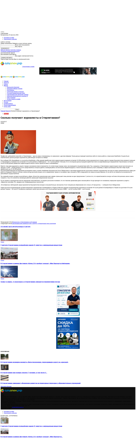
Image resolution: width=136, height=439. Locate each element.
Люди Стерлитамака (10, 105)
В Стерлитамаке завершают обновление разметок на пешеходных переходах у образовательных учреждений (41, 383)
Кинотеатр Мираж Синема (14, 88)
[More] (49, 125)
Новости (6, 82)
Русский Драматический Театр (16, 93)
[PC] (68, 74)
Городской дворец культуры (15, 91)
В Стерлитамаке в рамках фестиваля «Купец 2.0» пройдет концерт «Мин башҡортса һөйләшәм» (35, 263)
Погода (6, 102)
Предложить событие (10, 39)
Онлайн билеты (8, 103)
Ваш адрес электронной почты (24, 56)
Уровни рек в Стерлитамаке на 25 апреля (25, 222)
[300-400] (68, 315)
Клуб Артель (10, 90)
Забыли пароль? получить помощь (11, 50)
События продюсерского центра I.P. (17, 96)
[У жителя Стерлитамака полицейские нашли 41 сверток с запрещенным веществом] (9, 240)
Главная (6, 81)
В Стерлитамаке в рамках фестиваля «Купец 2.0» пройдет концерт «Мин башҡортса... (32, 437)
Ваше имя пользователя (22, 45)
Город (2, 242)
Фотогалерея (7, 100)
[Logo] (7, 78)
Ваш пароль (18, 46)
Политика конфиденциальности (10, 51)
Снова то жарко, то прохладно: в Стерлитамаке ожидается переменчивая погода (30, 282)
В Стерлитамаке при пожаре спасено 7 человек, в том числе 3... (24, 373)
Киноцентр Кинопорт (13, 87)
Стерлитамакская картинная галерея (17, 94)
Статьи (6, 84)
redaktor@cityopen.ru (18, 407)
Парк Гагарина (11, 97)
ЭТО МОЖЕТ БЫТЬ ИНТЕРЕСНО (10, 226)
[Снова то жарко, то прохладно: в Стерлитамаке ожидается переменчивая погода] (9, 277)
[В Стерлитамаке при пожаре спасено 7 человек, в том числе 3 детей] (4, 369)
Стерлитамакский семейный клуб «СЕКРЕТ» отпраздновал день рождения (34, 223)
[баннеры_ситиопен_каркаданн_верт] (68, 348)
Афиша (6, 85)
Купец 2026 (7, 106)
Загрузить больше (6, 386)
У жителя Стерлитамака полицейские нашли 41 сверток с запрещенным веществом (31, 245)
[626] (68, 210)
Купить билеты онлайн (13, 99)
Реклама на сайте (9, 37)
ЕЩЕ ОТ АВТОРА (25, 226)
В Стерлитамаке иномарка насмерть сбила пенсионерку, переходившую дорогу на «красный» (34, 362)
